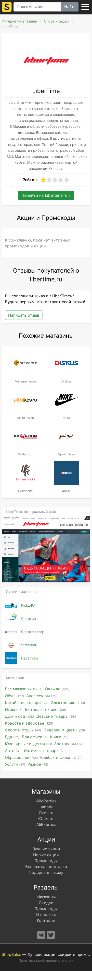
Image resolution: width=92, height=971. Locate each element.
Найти (70, 7)
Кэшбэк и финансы (62, 757)
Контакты (46, 920)
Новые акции (46, 854)
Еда (12, 736)
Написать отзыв (23, 315)
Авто (13, 750)
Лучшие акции (46, 848)
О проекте (46, 914)
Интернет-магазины (19, 21)
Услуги (15, 764)
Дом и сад (19, 716)
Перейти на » (46, 195)
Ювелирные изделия (28, 743)
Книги (59, 736)
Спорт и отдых (56, 21)
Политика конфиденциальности (46, 960)
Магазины (46, 896)
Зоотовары (68, 743)
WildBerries (46, 800)
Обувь (14, 695)
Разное (37, 764)
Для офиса (35, 736)
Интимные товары (44, 750)
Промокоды (46, 860)
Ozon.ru (46, 812)
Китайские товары (27, 702)
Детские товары (56, 716)
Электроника (68, 702)
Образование (21, 757)
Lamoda (46, 806)
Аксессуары (41, 695)
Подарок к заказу (46, 872)
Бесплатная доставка (46, 866)
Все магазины (24, 688)
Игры (14, 709)
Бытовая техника (45, 709)
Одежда (57, 688)
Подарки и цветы (64, 730)
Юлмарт (46, 818)
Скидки (46, 902)
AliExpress (46, 824)
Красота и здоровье (29, 723)
